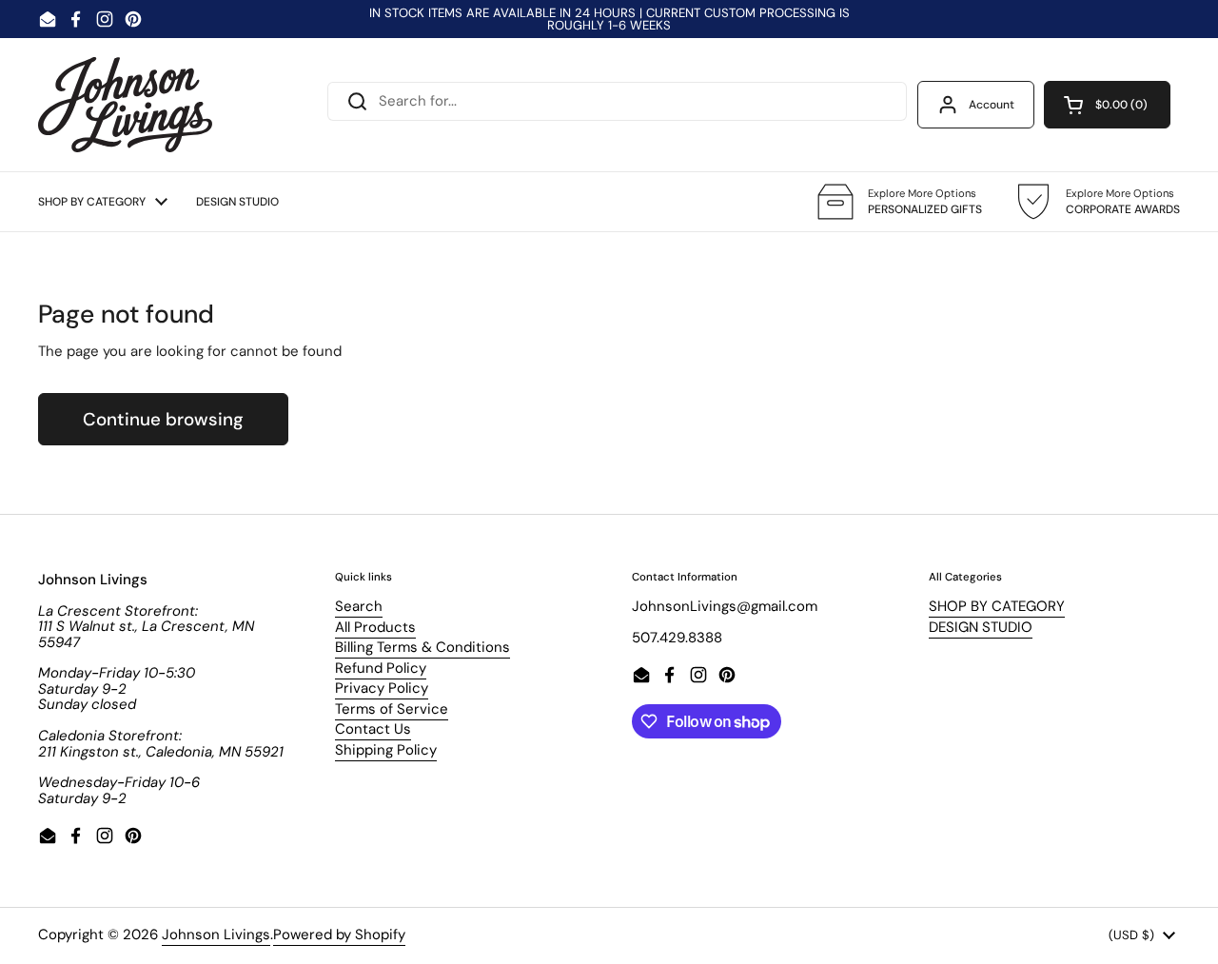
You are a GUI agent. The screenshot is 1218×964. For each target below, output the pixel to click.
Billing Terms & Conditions (422, 647)
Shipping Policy (386, 749)
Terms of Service (391, 708)
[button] (1107, 104)
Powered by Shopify (339, 934)
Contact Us (373, 728)
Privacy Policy (381, 688)
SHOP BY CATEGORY (997, 606)
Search (359, 606)
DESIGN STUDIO (980, 627)
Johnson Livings (216, 934)
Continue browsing (163, 419)
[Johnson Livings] (125, 104)
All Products (375, 627)
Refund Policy (380, 668)
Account (991, 104)
